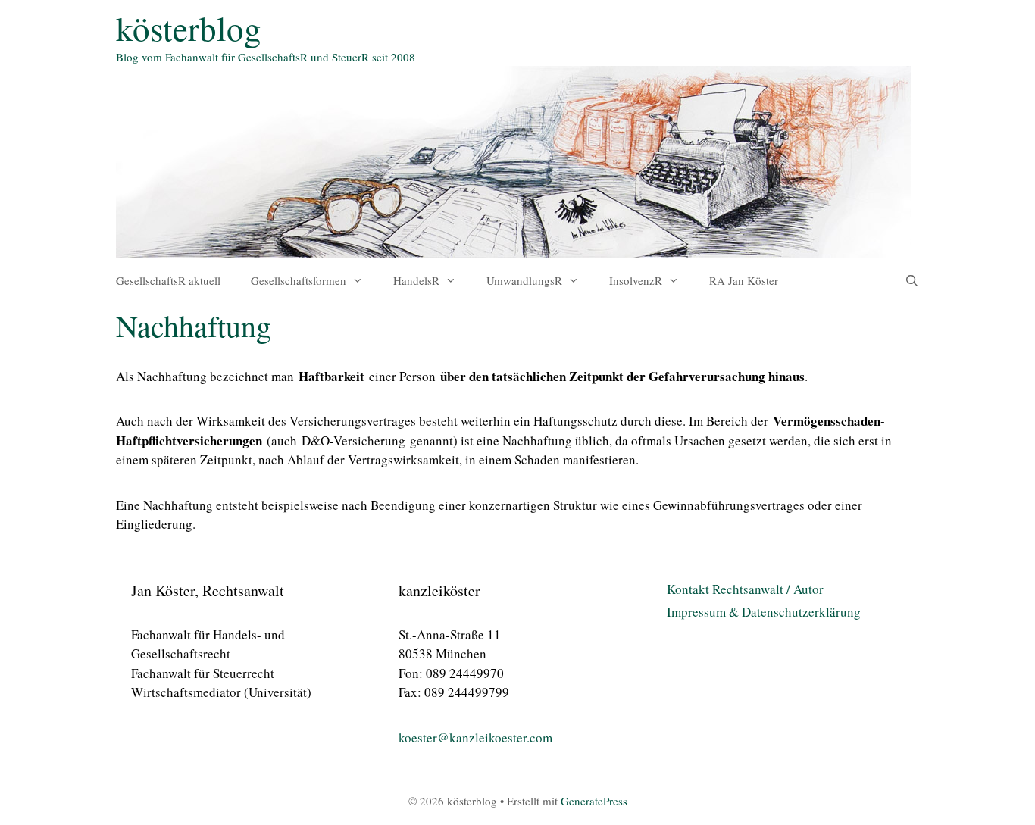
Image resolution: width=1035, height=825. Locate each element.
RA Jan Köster (743, 280)
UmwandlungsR (524, 280)
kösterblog (188, 28)
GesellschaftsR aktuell (168, 280)
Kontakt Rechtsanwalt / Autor (745, 589)
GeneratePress (594, 800)
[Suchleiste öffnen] (912, 280)
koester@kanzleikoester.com (475, 737)
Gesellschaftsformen (298, 280)
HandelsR (416, 280)
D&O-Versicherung (353, 440)
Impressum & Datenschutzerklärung (764, 611)
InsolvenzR (635, 280)
